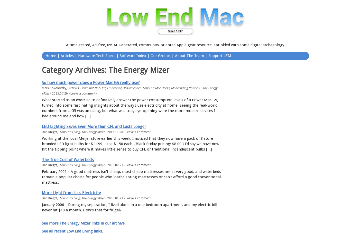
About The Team (189, 55)
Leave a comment (82, 93)
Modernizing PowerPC (186, 88)
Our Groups (161, 55)
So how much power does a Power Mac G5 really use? (91, 82)
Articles (67, 55)
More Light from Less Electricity (71, 192)
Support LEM (219, 55)
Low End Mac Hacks (156, 88)
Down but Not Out (92, 88)
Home (50, 55)
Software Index (133, 55)
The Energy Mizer (93, 132)
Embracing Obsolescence (124, 88)
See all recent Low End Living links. (72, 231)
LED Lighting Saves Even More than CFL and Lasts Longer (94, 126)
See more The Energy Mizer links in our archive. (84, 223)
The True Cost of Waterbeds (68, 159)
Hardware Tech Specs (96, 55)
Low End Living (70, 132)
